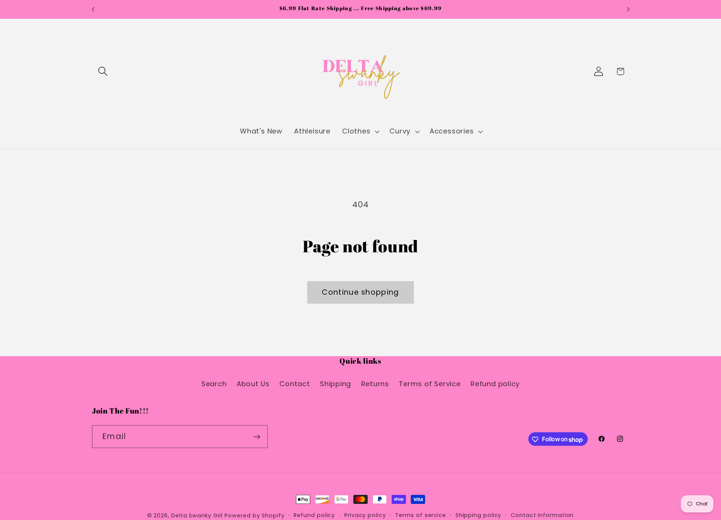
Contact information (542, 515)
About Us (253, 383)
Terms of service (420, 515)
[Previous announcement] (93, 9)
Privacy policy (365, 515)
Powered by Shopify (254, 515)
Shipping (335, 383)
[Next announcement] (628, 9)
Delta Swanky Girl (197, 515)
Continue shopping (360, 292)
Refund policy (495, 383)
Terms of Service (429, 383)
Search (214, 383)
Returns (375, 383)
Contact (294, 383)
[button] (102, 71)
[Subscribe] (256, 437)
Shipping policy (479, 515)
